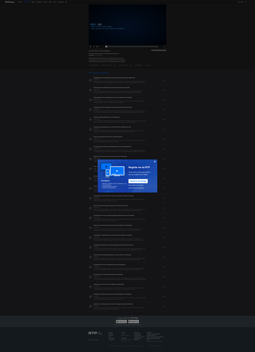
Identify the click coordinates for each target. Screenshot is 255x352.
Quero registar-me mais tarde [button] (135, 185)
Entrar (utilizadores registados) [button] (136, 188)
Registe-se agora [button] (138, 181)
